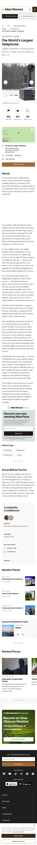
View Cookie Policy (18, 832)
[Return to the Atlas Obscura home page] (12, 9)
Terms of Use (21, 438)
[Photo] (30, 581)
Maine (18, 628)
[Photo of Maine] (8, 631)
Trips (4, 808)
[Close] (34, 825)
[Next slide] (31, 82)
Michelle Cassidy (10, 526)
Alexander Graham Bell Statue (12, 680)
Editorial (6, 801)
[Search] (30, 9)
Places (5, 795)
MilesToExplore (22, 526)
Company (6, 820)
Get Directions (18, 164)
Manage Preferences (18, 841)
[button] (8, 111)
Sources (7, 560)
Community (7, 814)
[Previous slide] (5, 82)
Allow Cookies (18, 836)
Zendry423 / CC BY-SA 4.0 (11, 103)
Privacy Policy (12, 438)
